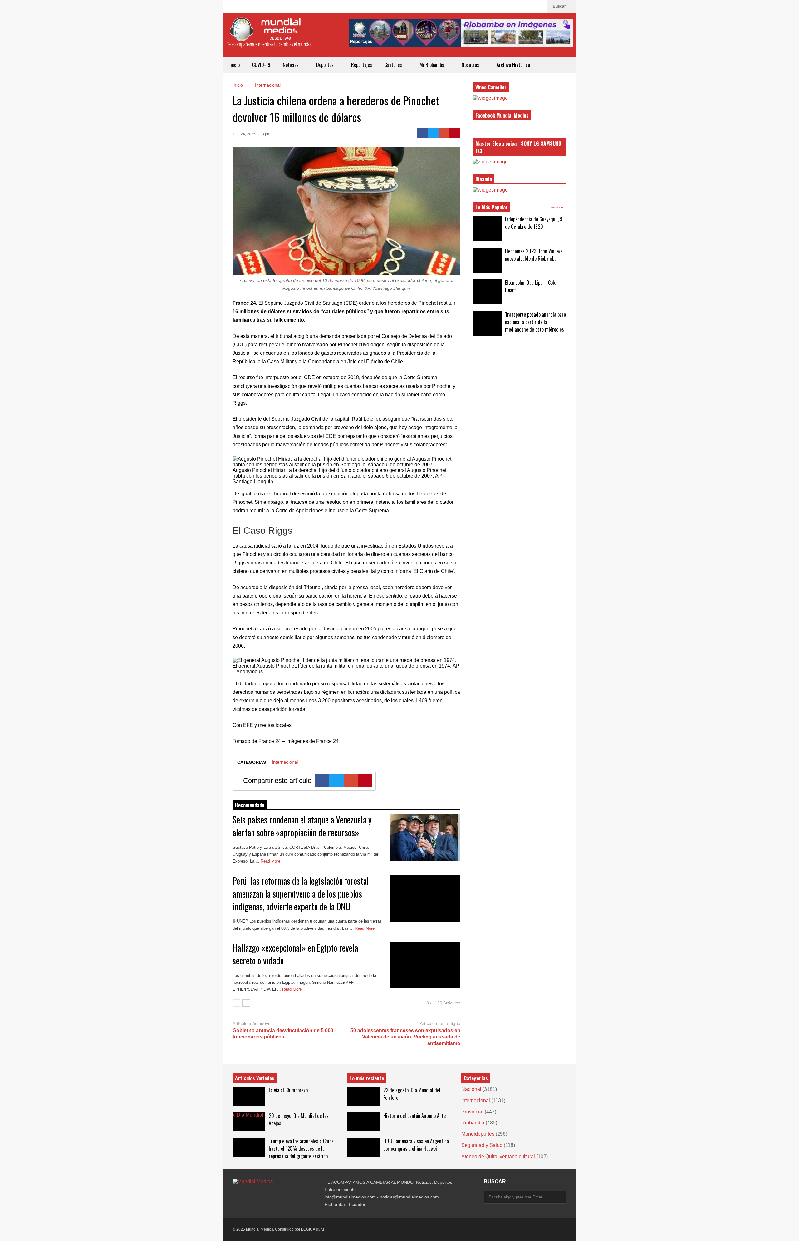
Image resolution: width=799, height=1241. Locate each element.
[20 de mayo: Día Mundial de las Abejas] (249, 1121)
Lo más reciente (367, 1078)
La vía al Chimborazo (288, 1090)
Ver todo (557, 207)
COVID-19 (261, 64)
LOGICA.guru (312, 1229)
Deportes (325, 64)
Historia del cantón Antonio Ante (414, 1115)
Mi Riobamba (432, 64)
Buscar (560, 6)
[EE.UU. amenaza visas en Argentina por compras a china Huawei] (363, 1147)
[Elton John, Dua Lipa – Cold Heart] (487, 291)
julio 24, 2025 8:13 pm (251, 134)
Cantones (394, 64)
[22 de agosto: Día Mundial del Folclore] (363, 1096)
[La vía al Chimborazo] (249, 1096)
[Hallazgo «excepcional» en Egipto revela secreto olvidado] (425, 965)
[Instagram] (529, 6)
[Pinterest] (454, 133)
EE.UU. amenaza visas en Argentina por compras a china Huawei (416, 1144)
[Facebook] (539, 6)
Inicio (234, 64)
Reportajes (361, 64)
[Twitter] (433, 133)
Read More (271, 861)
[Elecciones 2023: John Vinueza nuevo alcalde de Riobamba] (487, 260)
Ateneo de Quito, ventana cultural (498, 1156)
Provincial (472, 1111)
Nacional (471, 1089)
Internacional (285, 762)
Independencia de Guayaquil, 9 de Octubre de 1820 (533, 222)
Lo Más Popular (491, 207)
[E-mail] (444, 133)
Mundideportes (477, 1134)
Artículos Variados (254, 1078)
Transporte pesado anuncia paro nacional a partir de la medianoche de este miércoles (535, 322)
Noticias (291, 64)
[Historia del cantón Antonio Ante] (363, 1121)
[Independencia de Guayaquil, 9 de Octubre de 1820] (487, 228)
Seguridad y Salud (481, 1145)
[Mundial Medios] (268, 37)
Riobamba (472, 1122)
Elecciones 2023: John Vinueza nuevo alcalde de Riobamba (534, 254)
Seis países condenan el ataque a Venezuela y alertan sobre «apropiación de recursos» (302, 826)
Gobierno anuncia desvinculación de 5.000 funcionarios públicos (283, 1034)
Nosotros (471, 64)
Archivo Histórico (513, 64)
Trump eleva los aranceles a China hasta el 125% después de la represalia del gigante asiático (301, 1148)
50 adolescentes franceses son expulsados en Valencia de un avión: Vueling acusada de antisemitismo (405, 1037)
